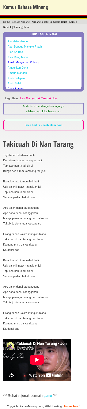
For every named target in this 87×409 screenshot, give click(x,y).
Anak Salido (15, 83)
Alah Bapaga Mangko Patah (25, 46)
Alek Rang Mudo (18, 57)
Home (6, 21)
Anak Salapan (16, 78)
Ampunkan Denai (18, 67)
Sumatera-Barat (58, 21)
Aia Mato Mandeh (18, 41)
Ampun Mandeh (17, 72)
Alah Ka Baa (15, 51)
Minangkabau (40, 21)
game (48, 395)
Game (72, 21)
